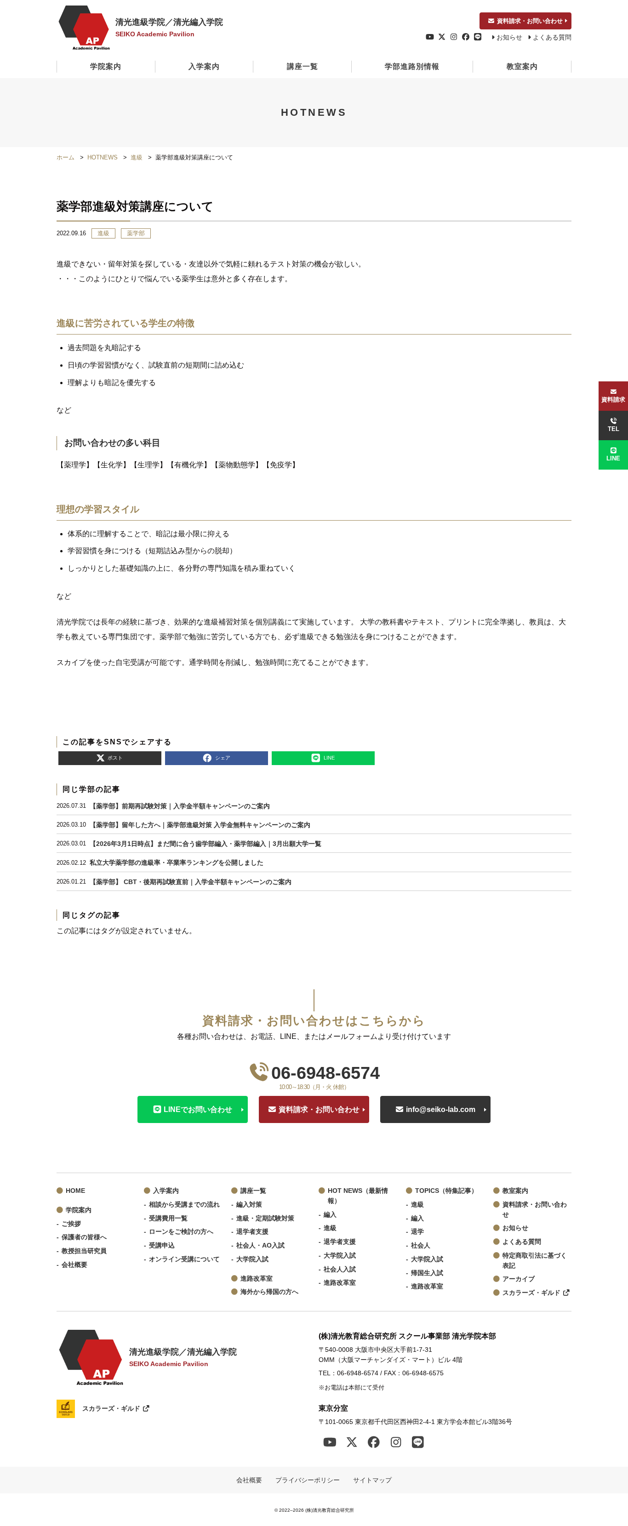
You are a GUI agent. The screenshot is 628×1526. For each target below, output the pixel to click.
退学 (417, 1231)
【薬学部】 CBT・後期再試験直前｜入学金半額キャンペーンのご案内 (190, 881)
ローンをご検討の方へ (181, 1231)
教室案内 (522, 66)
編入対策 (249, 1204)
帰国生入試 (427, 1273)
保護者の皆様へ (84, 1237)
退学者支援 (252, 1231)
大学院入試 (252, 1259)
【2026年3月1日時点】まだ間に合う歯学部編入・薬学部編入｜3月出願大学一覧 (205, 843)
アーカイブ (518, 1279)
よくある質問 (552, 37)
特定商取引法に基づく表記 (534, 1260)
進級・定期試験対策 (265, 1218)
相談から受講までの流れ (184, 1204)
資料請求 (613, 399)
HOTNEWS (102, 157)
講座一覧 (302, 66)
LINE (613, 458)
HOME (75, 1190)
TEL (613, 428)
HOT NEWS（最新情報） (358, 1195)
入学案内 (204, 66)
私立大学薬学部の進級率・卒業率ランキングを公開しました (176, 862)
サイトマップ (372, 1480)
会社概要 (74, 1264)
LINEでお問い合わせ (198, 1109)
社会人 (420, 1245)
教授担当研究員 (84, 1251)
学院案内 (105, 66)
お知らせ (509, 37)
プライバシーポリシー (307, 1480)
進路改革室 (256, 1278)
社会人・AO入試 (260, 1245)
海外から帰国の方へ (269, 1291)
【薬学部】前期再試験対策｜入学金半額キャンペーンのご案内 (180, 806)
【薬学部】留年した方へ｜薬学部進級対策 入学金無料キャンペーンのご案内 (200, 824)
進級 (137, 157)
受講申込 (162, 1245)
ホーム (65, 157)
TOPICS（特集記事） (446, 1190)
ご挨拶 (71, 1223)
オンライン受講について (184, 1259)
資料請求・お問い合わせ (530, 20)
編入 (330, 1214)
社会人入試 (340, 1269)
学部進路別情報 (412, 66)
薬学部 (136, 233)
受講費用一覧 (168, 1218)
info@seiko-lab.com (440, 1109)
